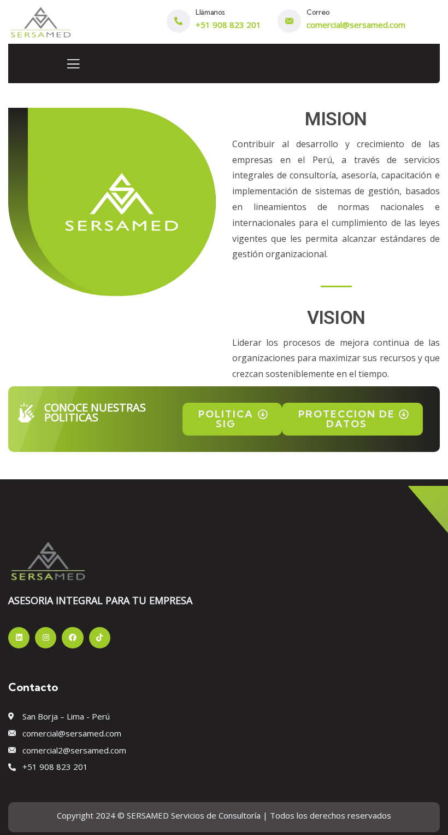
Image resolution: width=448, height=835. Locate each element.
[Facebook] (72, 637)
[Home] (40, 20)
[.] (73, 67)
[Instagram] (45, 637)
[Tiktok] (99, 637)
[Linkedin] (19, 637)
